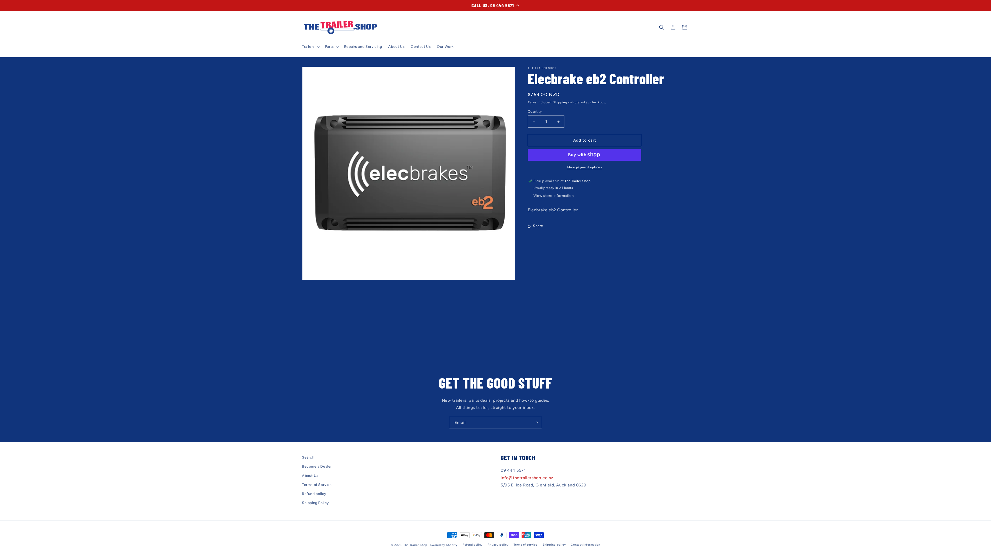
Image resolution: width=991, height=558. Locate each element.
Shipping (560, 102)
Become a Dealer (317, 466)
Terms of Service (317, 485)
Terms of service (525, 544)
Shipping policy (554, 544)
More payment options (584, 167)
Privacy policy (498, 544)
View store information (553, 195)
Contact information (585, 544)
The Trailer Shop (415, 545)
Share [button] (538, 226)
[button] (310, 46)
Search (308, 457)
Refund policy (314, 494)
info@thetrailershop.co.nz (527, 477)
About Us (310, 476)
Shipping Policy (315, 503)
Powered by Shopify (443, 545)
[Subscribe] (536, 423)
